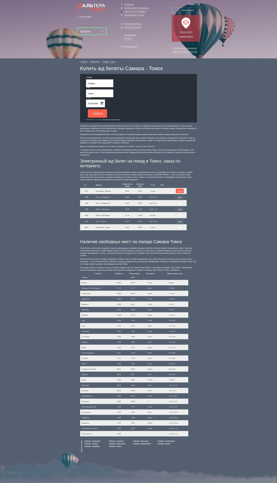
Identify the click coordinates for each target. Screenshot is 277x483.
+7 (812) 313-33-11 (186, 37)
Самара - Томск (109, 61)
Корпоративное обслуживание (136, 8)
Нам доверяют (130, 35)
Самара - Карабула (92, 446)
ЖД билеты (95, 61)
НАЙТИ (97, 113)
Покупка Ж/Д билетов (133, 27)
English (192, 4)
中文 (198, 4)
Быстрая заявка (130, 46)
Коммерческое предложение (185, 48)
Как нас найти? (86, 16)
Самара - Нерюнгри (92, 441)
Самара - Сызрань (116, 441)
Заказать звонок (185, 32)
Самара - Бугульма (140, 441)
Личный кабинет (187, 10)
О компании (129, 4)
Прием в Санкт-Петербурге (135, 11)
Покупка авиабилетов (133, 24)
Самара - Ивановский (142, 443)
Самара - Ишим (163, 443)
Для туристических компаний (185, 51)
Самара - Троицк (91, 443)
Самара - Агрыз (115, 446)
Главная (84, 61)
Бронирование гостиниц (134, 15)
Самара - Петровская (166, 441)
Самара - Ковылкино (117, 443)
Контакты (127, 38)
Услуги (85, 31)
